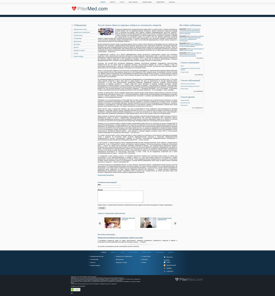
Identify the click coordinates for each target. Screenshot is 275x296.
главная (102, 2)
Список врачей (188, 97)
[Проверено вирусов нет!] (75, 290)
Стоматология (78, 35)
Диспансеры (77, 41)
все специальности (197, 107)
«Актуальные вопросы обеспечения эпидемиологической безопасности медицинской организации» (191, 38)
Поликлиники (78, 38)
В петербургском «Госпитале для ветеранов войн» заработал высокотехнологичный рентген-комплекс (189, 31)
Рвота (182, 66)
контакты (172, 2)
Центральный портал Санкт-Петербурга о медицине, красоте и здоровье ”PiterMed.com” (89, 8)
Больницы (77, 44)
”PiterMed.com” (122, 279)
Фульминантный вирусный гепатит (190, 86)
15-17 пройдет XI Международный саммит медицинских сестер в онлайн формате (191, 45)
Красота (76, 47)
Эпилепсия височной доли (188, 83)
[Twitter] (171, 262)
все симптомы (199, 74)
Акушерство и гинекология (82, 32)
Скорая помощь (78, 56)
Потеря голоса (185, 72)
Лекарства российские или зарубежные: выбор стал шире (120, 237)
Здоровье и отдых (79, 50)
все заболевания (198, 91)
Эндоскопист (184, 105)
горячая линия (147, 2)
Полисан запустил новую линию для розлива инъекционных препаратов (190, 54)
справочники (160, 2)
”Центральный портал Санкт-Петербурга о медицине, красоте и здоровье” (97, 283)
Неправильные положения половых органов (190, 69)
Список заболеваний (190, 80)
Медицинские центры (80, 29)
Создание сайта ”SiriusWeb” (78, 286)
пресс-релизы (133, 2)
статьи (122, 2)
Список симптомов (190, 62)
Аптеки (76, 53)
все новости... (200, 58)
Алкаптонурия (184, 88)
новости (112, 2)
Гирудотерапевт (185, 100)
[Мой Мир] (171, 268)
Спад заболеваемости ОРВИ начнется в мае (191, 49)
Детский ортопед (185, 102)
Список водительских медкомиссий (164, 218)
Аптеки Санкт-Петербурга (106, 175)
